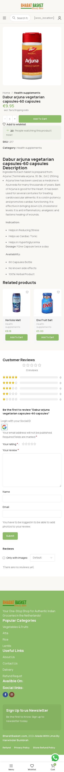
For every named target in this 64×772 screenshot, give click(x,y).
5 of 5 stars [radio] (34, 444)
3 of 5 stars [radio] (29, 444)
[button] (16, 337)
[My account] (59, 17)
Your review (11, 450)
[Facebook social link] (5, 694)
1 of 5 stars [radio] (23, 444)
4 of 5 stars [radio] (31, 444)
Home (6, 93)
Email (6, 507)
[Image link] (14, 603)
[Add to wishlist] (27, 292)
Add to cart (40, 118)
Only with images (16, 558)
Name (6, 492)
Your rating (10, 444)
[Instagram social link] (11, 694)
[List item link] (32, 627)
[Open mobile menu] (4, 17)
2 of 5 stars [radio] (26, 444)
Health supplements (27, 93)
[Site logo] (32, 6)
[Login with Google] (4, 427)
